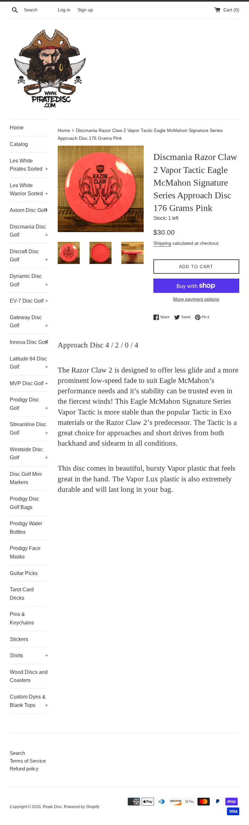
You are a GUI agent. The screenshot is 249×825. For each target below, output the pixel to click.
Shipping (162, 243)
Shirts (29, 655)
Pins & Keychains (22, 618)
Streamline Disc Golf (29, 429)
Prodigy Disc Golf (29, 404)
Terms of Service (28, 761)
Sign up (85, 9)
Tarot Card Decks (22, 594)
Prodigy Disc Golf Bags (24, 503)
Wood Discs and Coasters (29, 676)
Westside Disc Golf (29, 454)
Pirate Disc (52, 807)
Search (17, 753)
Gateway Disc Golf (29, 322)
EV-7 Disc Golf (29, 301)
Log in (64, 9)
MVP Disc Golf (29, 383)
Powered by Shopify (81, 807)
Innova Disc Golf (29, 342)
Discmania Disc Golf (29, 231)
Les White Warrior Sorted (29, 190)
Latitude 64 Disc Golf (29, 363)
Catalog (19, 144)
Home (17, 127)
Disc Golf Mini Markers (26, 478)
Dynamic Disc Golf (29, 280)
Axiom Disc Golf (29, 210)
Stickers (19, 639)
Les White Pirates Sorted (29, 165)
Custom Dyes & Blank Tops (29, 701)
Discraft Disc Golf (29, 256)
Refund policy (24, 768)
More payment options (196, 299)
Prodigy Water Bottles (26, 528)
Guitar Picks (24, 573)
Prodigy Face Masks (25, 552)
